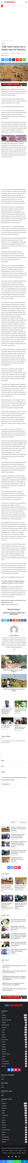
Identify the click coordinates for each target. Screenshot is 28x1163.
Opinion (4, 1044)
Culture (4, 1051)
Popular (13, 822)
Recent (4, 822)
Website (3, 772)
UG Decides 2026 (6, 1020)
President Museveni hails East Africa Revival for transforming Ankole (18, 836)
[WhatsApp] (24, 59)
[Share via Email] (22, 620)
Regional (4, 1015)
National (4, 1017)
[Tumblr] (13, 59)
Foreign (4, 1022)
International (5, 1039)
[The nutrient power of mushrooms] (7, 720)
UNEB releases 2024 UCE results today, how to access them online (18, 928)
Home (4, 40)
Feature (4, 1037)
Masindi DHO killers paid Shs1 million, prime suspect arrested (19, 951)
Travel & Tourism (6, 1054)
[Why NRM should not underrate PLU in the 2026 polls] (21, 704)
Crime (3, 1042)
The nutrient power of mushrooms (6, 726)
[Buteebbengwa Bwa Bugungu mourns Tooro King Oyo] (6, 860)
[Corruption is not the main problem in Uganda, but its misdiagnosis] (7, 704)
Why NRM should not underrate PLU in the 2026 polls (20, 710)
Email (3, 766)
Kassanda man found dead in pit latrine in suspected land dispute (18, 852)
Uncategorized (5, 1063)
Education (4, 1027)
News (7, 40)
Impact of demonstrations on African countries (20, 727)
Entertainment (5, 1061)
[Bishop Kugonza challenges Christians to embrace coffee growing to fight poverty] (6, 844)
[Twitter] (6, 59)
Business (4, 1049)
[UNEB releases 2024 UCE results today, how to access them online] (5, 928)
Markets (4, 1066)
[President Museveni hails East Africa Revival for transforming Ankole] (6, 836)
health (3, 1029)
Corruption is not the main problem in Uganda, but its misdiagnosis (7, 711)
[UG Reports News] (10, 2)
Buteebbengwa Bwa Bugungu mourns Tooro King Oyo (17, 859)
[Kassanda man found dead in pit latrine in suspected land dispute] (6, 852)
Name (3, 760)
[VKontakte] (19, 620)
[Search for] (26, 3)
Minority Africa (5, 1025)
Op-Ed (11, 40)
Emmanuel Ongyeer (14, 609)
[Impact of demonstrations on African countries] (21, 720)
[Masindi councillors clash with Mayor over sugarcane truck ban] (6, 829)
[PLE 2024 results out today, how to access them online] (5, 921)
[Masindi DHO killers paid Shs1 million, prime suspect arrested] (5, 951)
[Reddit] (20, 59)
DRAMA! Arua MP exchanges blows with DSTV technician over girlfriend (18, 944)
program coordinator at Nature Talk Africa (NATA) (14, 613)
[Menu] (2, 3)
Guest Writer (6, 53)
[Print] (25, 620)
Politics (3, 1056)
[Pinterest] (17, 59)
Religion (4, 1046)
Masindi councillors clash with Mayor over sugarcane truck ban (18, 828)
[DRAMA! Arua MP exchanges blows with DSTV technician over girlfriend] (5, 944)
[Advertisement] (14, 23)
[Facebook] (2, 59)
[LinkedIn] (10, 59)
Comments (23, 822)
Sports (3, 1058)
